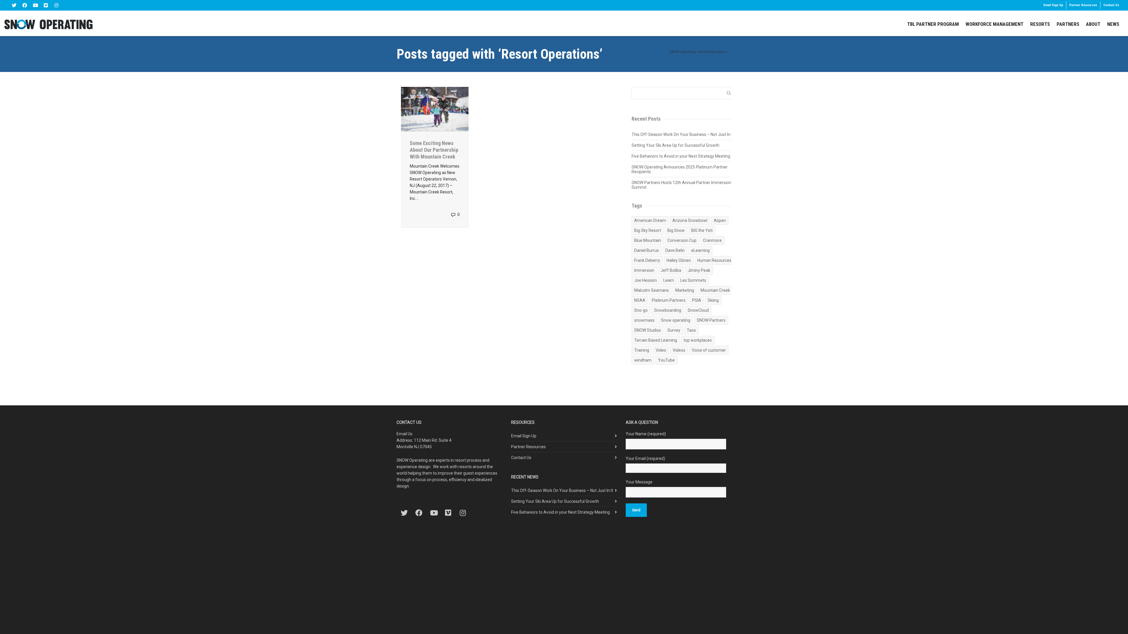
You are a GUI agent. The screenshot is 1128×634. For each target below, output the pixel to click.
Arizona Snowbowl (689, 220)
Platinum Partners (669, 300)
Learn (668, 280)
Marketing (684, 290)
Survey (673, 330)
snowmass (644, 320)
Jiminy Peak (699, 270)
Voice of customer (709, 350)
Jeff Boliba (671, 270)
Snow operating (675, 320)
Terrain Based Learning (655, 340)
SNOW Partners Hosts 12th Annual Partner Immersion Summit (681, 185)
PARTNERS (1068, 24)
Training (641, 350)
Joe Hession (645, 280)
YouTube (666, 360)
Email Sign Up (1053, 5)
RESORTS (1040, 24)
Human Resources (714, 260)
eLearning (700, 250)
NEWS (1113, 24)
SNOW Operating (683, 52)
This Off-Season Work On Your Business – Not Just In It (682, 134)
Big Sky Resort (647, 230)
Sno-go (641, 310)
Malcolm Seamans (651, 290)
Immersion (644, 270)
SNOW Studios (647, 330)
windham (643, 360)
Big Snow (676, 230)
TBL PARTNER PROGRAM (933, 24)
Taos (691, 330)
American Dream (650, 220)
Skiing (713, 300)
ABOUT (1093, 24)
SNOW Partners (711, 320)
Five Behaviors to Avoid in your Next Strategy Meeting (681, 156)
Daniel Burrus (646, 250)
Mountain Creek (715, 290)
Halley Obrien (679, 260)
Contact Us (1111, 5)
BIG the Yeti (702, 230)
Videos (679, 350)
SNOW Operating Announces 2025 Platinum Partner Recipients (680, 169)
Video (661, 350)
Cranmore (712, 240)
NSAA (639, 300)
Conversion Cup (681, 240)
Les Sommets (693, 280)
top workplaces (698, 340)
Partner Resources (1083, 5)
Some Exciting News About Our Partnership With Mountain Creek (434, 150)
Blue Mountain (647, 240)
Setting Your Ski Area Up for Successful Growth (675, 145)
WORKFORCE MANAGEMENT (994, 24)
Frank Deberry (647, 260)
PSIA (696, 300)
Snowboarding (667, 310)
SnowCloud (698, 310)
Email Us (404, 433)
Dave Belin (675, 250)
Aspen (720, 220)
